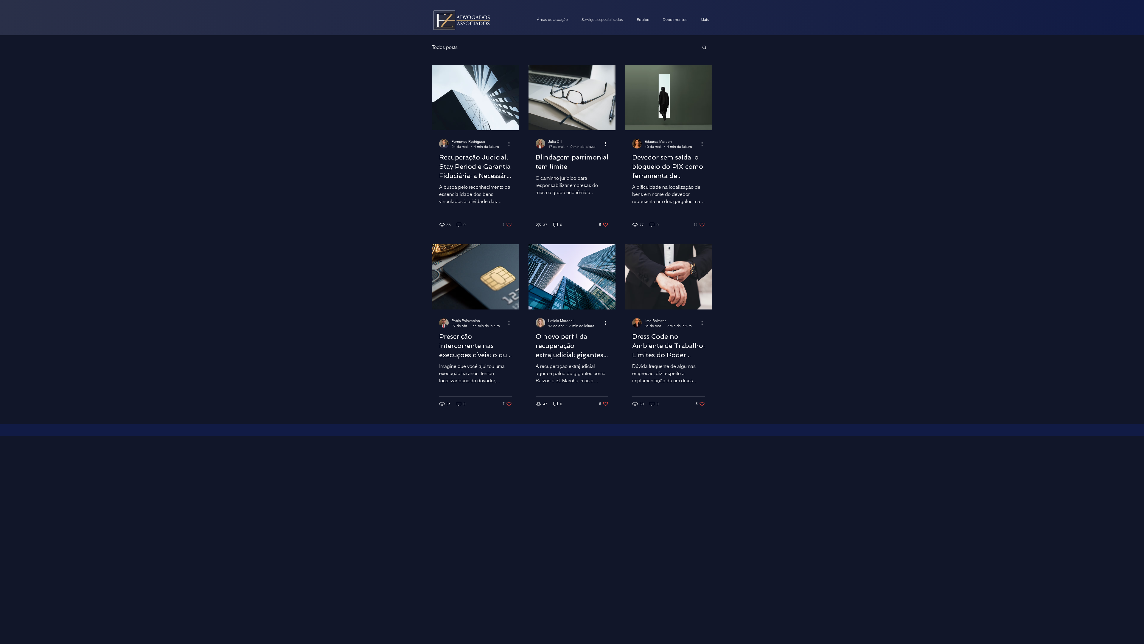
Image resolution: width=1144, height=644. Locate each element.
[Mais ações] (511, 143)
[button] (704, 48)
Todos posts (445, 47)
